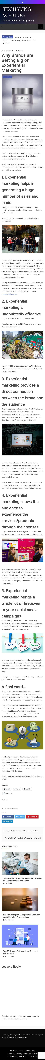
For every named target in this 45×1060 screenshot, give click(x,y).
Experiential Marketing (11, 808)
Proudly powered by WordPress (19, 1054)
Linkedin (8, 821)
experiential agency (9, 294)
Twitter (21, 817)
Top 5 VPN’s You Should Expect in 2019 (21, 831)
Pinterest (33, 817)
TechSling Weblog (17, 12)
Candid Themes (31, 1056)
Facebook (8, 817)
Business (7, 77)
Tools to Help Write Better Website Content (22, 838)
